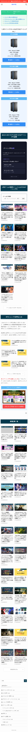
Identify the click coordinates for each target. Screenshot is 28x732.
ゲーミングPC (7, 705)
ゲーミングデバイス (8, 690)
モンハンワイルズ (8, 719)
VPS (5, 713)
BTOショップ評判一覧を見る (14, 373)
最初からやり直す (14, 176)
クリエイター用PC (8, 696)
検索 (23, 198)
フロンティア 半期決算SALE (11, 21)
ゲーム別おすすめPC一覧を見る (14, 307)
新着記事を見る (14, 669)
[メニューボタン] (2, 4)
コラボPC (6, 693)
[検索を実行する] (25, 680)
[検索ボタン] (26, 4)
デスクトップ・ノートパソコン (11, 699)
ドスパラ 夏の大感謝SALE (10, 17)
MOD (5, 722)
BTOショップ (7, 725)
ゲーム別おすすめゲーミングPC (11, 710)
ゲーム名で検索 (7, 196)
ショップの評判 (7, 702)
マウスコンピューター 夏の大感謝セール (14, 19)
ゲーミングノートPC (8, 708)
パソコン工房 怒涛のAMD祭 (11, 23)
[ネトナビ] (14, 4)
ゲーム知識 (7, 716)
